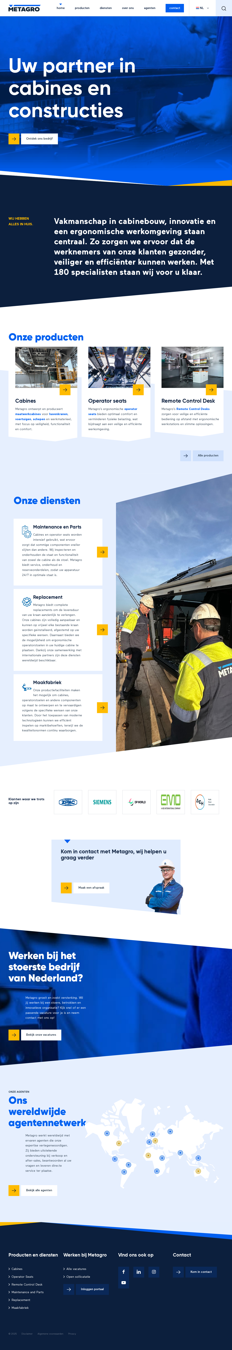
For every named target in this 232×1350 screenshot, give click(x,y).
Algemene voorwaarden (50, 1334)
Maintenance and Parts (28, 1292)
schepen (39, 419)
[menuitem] (61, 8)
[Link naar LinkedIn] (138, 1272)
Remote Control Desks (193, 409)
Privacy (72, 1334)
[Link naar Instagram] (153, 1272)
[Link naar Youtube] (123, 1283)
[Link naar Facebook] (123, 1272)
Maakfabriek (20, 1307)
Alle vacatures (76, 1269)
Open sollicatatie (78, 1276)
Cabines (17, 1269)
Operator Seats (22, 1276)
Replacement (21, 1300)
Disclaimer (27, 1334)
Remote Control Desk (27, 1284)
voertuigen (23, 419)
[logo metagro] (24, 8)
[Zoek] (224, 8)
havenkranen (58, 414)
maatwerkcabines (28, 414)
